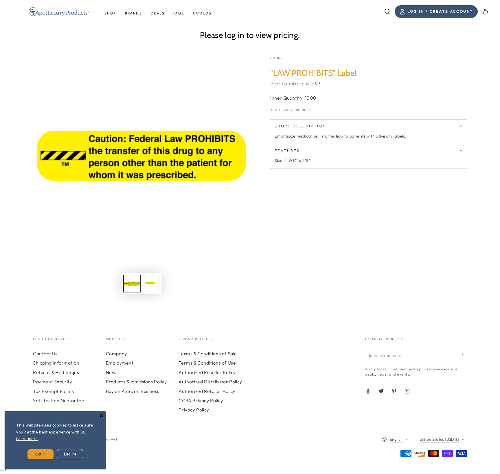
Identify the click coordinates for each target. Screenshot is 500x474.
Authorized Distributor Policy (210, 382)
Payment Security (52, 382)
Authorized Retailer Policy (207, 391)
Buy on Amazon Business (132, 391)
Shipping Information (56, 363)
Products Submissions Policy (136, 382)
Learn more (27, 438)
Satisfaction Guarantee (58, 400)
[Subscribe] (463, 355)
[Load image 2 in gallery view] (151, 283)
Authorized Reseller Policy (207, 372)
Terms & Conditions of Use (207, 363)
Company (116, 353)
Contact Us (45, 353)
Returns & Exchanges (56, 372)
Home (275, 58)
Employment (120, 363)
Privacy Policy (194, 410)
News (112, 372)
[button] (387, 11)
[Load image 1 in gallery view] (132, 283)
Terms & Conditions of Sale (208, 353)
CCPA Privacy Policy (201, 400)
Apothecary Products (291, 110)
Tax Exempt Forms (53, 391)
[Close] (101, 415)
